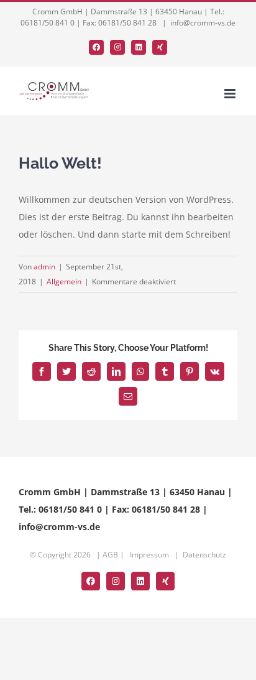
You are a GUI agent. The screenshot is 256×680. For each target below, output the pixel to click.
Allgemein (64, 281)
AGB (110, 554)
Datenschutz (204, 554)
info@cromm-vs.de (202, 22)
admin (44, 266)
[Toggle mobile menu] (230, 93)
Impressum (149, 554)
